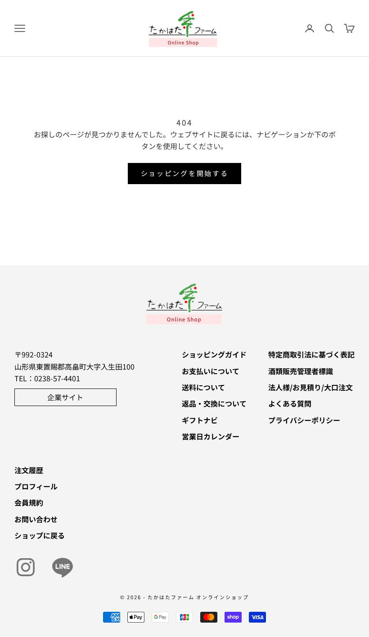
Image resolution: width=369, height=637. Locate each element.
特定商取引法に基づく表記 (311, 354)
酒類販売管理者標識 (300, 371)
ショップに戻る (39, 535)
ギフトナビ (200, 420)
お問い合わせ (36, 519)
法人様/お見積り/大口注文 (310, 387)
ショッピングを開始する (185, 173)
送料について (203, 387)
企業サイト (65, 397)
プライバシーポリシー (304, 420)
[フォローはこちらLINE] (62, 567)
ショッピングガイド (214, 354)
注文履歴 (28, 470)
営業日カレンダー (210, 436)
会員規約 (28, 502)
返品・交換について (214, 403)
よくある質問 (289, 403)
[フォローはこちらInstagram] (25, 567)
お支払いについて (210, 371)
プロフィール (36, 486)
